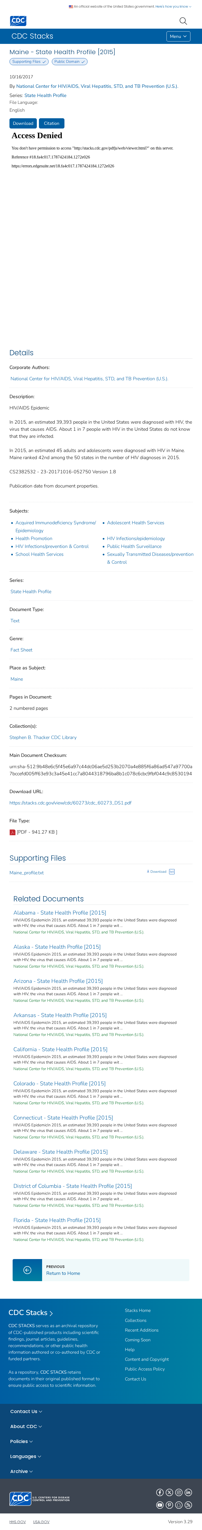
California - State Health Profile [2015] (60, 1049)
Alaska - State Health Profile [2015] (57, 947)
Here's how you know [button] (172, 6)
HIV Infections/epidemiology (136, 538)
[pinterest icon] (169, 1505)
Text (15, 621)
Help (130, 1350)
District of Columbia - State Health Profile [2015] (72, 1186)
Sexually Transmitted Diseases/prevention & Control (150, 558)
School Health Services (40, 554)
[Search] (184, 20)
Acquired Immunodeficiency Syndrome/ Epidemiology (56, 527)
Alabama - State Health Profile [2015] (59, 912)
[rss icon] (188, 1505)
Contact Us (135, 1379)
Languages (23, 1456)
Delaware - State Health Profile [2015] (60, 1152)
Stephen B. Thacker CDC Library (43, 737)
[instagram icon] (179, 1492)
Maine (17, 679)
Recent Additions (142, 1330)
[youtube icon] (160, 1505)
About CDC (23, 1426)
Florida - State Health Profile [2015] (57, 1220)
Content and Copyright (147, 1359)
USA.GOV (41, 1521)
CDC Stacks (28, 1313)
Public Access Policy (145, 1369)
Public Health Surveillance (134, 546)
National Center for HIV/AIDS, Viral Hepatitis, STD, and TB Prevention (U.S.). (97, 86)
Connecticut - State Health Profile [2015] (63, 1117)
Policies (19, 1441)
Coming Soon (137, 1340)
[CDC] (18, 21)
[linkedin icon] (188, 1492)
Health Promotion (34, 538)
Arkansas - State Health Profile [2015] (60, 1015)
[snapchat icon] (179, 1505)
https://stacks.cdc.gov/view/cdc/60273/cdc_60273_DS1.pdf (70, 803)
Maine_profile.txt (26, 873)
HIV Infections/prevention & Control (52, 546)
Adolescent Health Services (135, 523)
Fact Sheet (21, 650)
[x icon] (169, 1492)
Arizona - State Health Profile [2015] (58, 981)
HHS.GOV (17, 1521)
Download (23, 123)
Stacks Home (138, 1310)
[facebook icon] (160, 1492)
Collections (136, 1320)
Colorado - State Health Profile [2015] (59, 1083)
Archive (19, 1471)
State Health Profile (45, 95)
